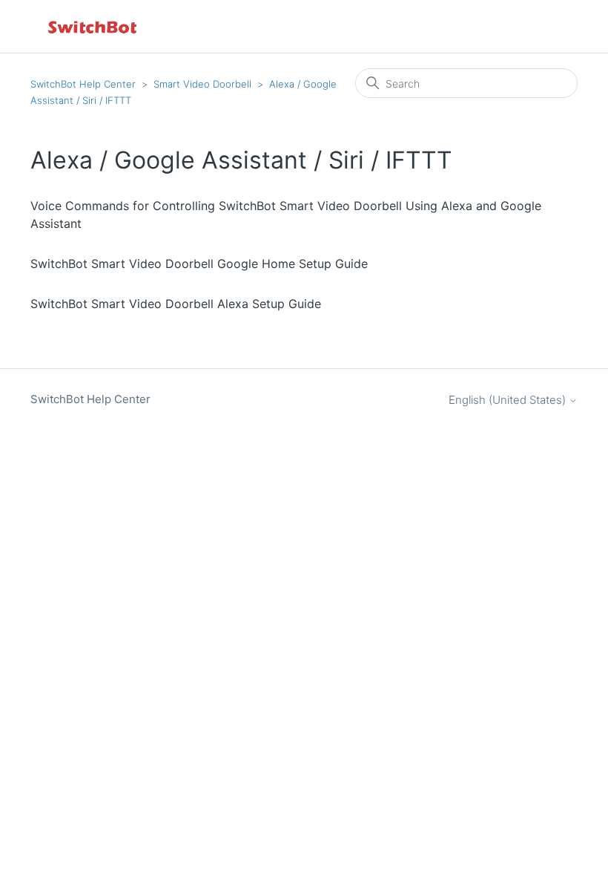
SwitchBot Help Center (83, 84)
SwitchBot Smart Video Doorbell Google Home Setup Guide (199, 263)
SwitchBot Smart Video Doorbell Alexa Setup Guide (175, 303)
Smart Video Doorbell (202, 84)
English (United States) (509, 399)
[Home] (93, 26)
